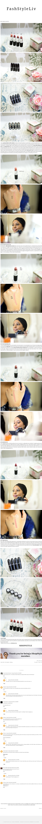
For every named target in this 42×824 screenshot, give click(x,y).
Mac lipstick (7, 662)
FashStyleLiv (21, 9)
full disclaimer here (14, 643)
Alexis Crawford (5, 767)
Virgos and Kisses (5, 701)
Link (10, 244)
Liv (6, 710)
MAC (4, 662)
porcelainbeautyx (8, 737)
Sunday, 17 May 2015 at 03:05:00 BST (11, 782)
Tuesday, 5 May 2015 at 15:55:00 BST (11, 717)
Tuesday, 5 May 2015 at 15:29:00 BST (13, 701)
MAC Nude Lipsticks (5, 21)
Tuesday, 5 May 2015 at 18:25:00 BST (13, 725)
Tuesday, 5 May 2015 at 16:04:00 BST (11, 733)
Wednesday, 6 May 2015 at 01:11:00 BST (13, 767)
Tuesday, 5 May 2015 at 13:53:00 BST (16, 673)
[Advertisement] (21, 17)
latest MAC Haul (7, 146)
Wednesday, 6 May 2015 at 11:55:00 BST (13, 759)
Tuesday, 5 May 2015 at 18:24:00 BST (13, 710)
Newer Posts (3, 808)
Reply (4, 683)
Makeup (11, 662)
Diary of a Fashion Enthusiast (7, 673)
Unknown (4, 717)
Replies (5, 708)
